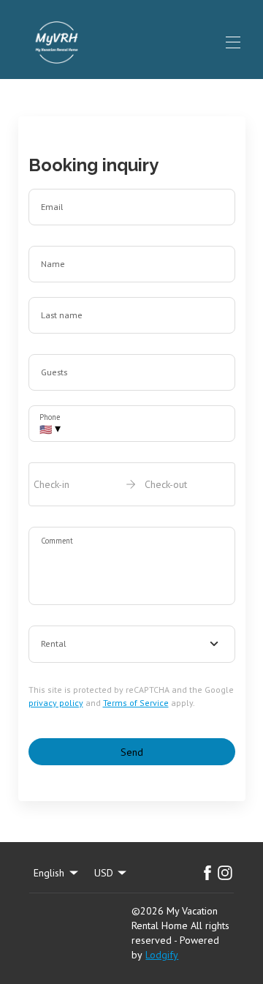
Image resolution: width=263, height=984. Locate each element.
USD (103, 872)
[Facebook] (207, 873)
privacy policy (55, 702)
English (49, 872)
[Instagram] (225, 873)
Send (132, 752)
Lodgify (161, 954)
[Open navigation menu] (233, 42)
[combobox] (131, 645)
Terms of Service (136, 702)
